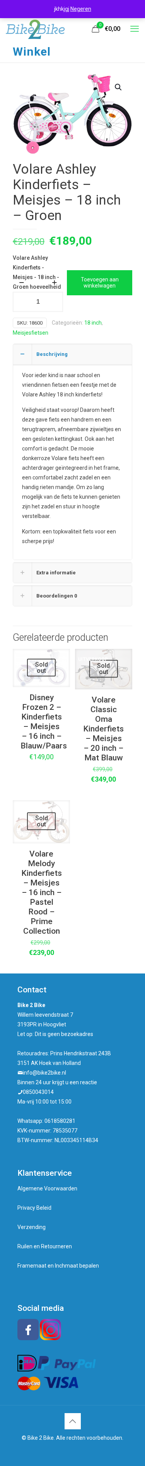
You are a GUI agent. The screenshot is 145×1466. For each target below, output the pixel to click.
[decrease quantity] (21, 282)
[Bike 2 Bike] (35, 29)
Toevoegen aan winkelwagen (100, 282)
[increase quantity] (54, 282)
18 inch (93, 323)
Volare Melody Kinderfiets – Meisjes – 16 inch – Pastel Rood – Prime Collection (41, 892)
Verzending (31, 1227)
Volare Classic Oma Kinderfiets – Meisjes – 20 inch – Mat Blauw (103, 728)
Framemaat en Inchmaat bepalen (58, 1266)
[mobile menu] (134, 29)
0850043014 (38, 1092)
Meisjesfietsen (30, 333)
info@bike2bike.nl (44, 1073)
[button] (118, 87)
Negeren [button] (80, 9)
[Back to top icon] (73, 1421)
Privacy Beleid (34, 1208)
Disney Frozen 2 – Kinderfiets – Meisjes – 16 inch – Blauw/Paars (43, 721)
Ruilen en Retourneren (44, 1246)
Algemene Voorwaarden (47, 1188)
